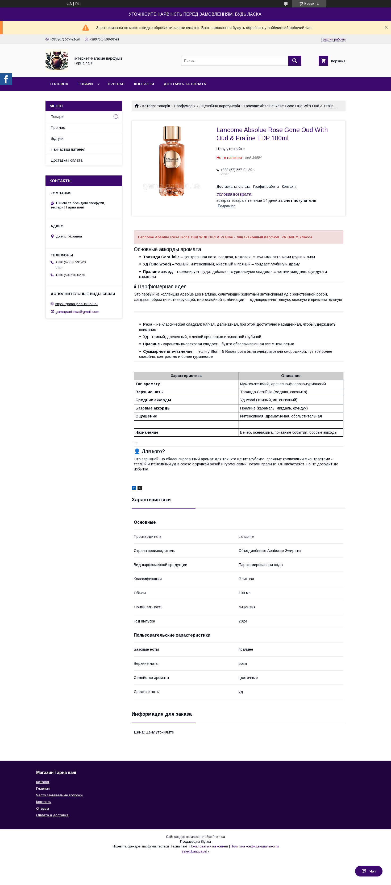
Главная (43, 788)
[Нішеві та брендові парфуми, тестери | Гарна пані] (56, 70)
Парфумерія (185, 106)
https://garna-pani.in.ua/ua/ (76, 304)
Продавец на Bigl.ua (195, 841)
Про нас (116, 84)
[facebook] (134, 489)
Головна (59, 84)
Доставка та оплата (185, 84)
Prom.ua (219, 837)
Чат (372, 871)
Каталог (42, 782)
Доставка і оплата (66, 160)
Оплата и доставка (52, 815)
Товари (85, 84)
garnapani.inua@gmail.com (77, 311)
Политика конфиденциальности (255, 846)
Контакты (43, 802)
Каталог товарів (156, 106)
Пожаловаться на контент (208, 846)
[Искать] (294, 61)
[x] (140, 489)
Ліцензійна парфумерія (219, 106)
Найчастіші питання (68, 149)
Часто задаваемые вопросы (59, 795)
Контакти (144, 84)
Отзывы (42, 808)
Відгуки (57, 138)
